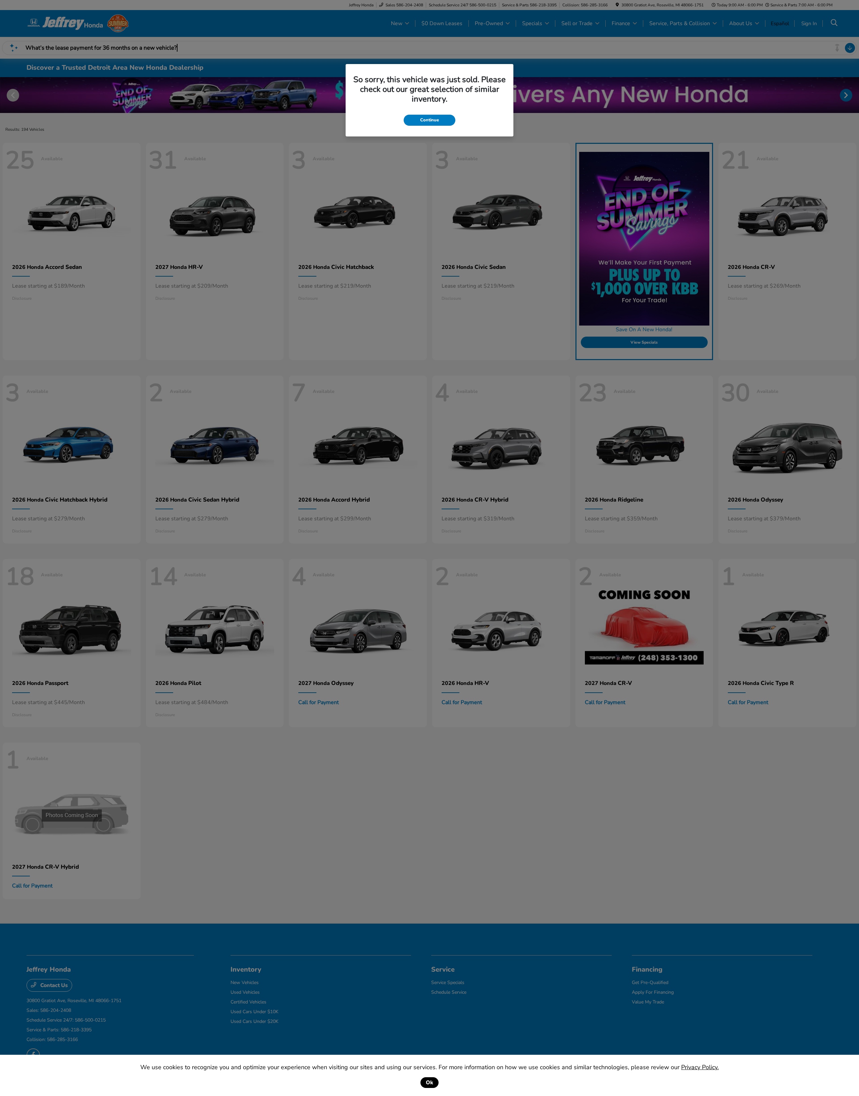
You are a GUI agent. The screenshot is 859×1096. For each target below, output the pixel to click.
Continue (429, 120)
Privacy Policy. (700, 1067)
